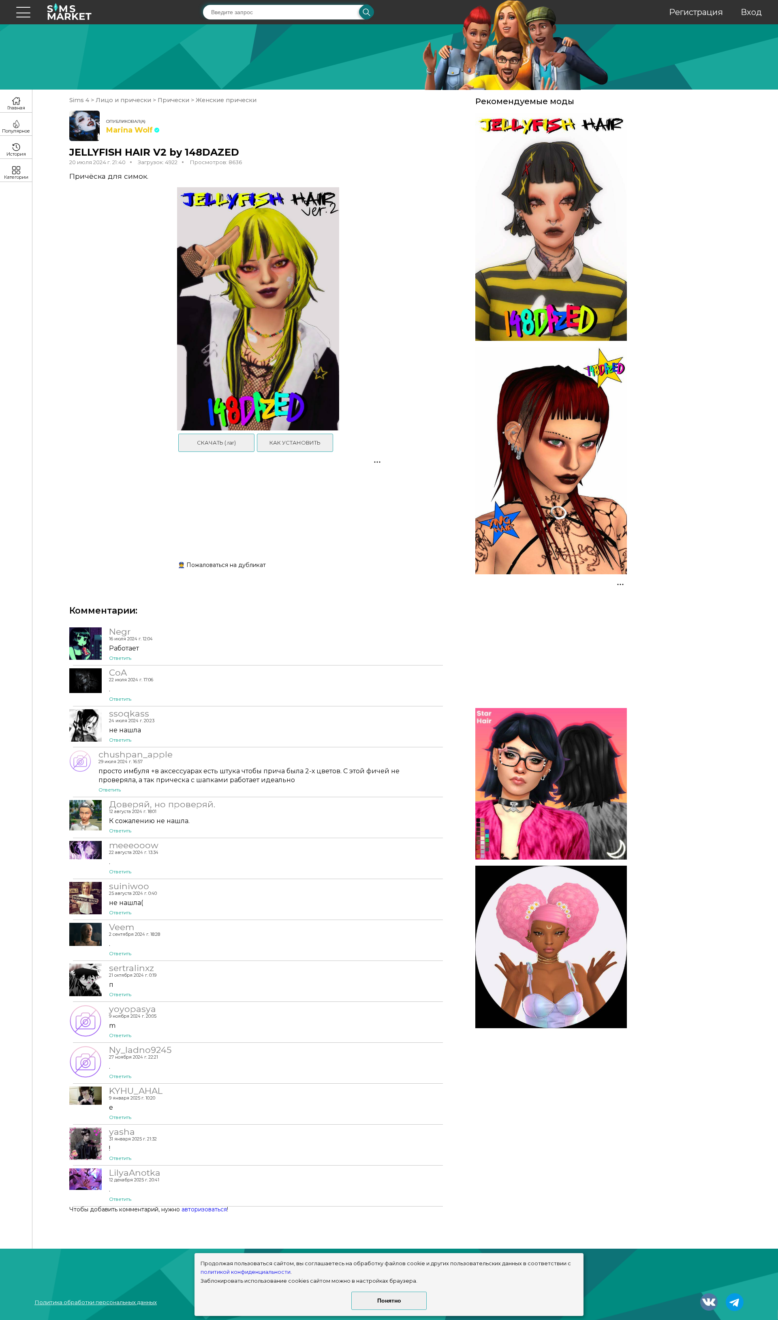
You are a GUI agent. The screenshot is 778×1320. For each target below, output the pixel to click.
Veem (121, 927)
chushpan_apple (135, 754)
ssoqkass (129, 713)
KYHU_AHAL (135, 1091)
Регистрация (696, 12)
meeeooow (133, 845)
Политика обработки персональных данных (95, 1302)
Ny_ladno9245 (140, 1050)
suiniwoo (129, 886)
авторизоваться (204, 1209)
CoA (118, 672)
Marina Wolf (129, 130)
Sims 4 (80, 100)
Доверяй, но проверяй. (162, 804)
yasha (122, 1131)
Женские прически (225, 100)
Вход (751, 12)
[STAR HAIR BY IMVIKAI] (551, 784)
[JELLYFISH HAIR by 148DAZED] (551, 227)
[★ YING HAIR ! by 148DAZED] (551, 460)
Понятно (389, 1300)
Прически (173, 100)
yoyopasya (132, 1009)
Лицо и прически (123, 100)
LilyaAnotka (134, 1172)
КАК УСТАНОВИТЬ (295, 442)
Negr (120, 631)
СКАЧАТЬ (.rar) (216, 442)
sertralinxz (131, 968)
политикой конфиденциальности (246, 1272)
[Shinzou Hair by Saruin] (551, 947)
